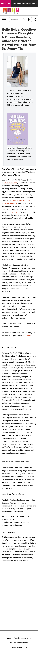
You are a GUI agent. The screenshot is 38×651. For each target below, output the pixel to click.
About (9, 638)
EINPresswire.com (10, 183)
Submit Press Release (19, 643)
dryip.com (27, 335)
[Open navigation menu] (4, 19)
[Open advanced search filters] (29, 19)
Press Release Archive (22, 638)
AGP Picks (5, 3)
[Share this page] (34, 19)
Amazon (15, 212)
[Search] (23, 19)
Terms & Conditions (19, 647)
